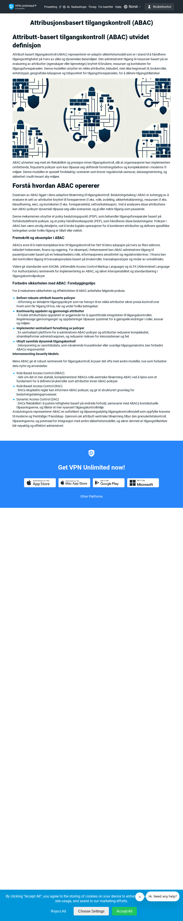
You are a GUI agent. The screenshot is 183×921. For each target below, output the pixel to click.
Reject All (58, 911)
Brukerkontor (162, 7)
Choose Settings (91, 911)
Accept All (124, 911)
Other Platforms (91, 496)
